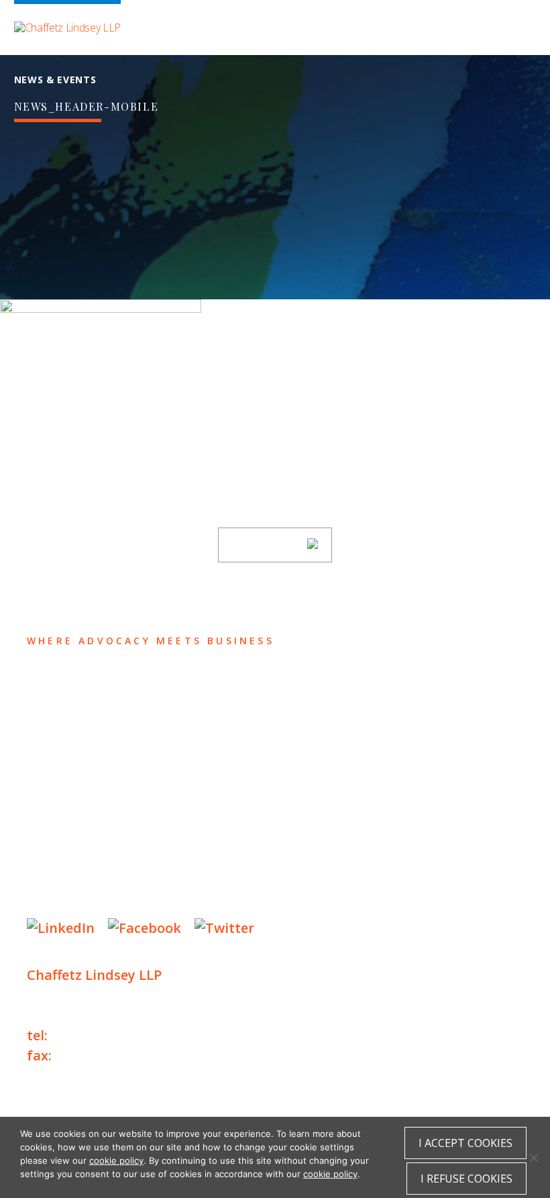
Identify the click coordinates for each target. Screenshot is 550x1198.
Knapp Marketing (156, 895)
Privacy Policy (67, 854)
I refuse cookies (466, 1178)
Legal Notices (164, 854)
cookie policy (116, 1160)
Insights (64, 762)
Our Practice (82, 736)
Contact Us (75, 814)
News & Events (87, 788)
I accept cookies (465, 1143)
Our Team (66, 709)
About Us (65, 683)
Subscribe (266, 545)
